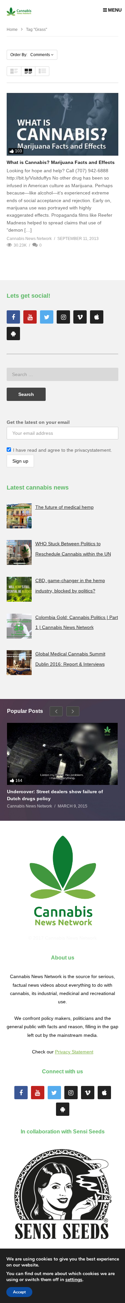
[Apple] (96, 317)
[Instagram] (63, 317)
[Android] (13, 333)
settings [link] (73, 1279)
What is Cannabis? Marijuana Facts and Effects (61, 162)
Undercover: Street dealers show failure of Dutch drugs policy (55, 795)
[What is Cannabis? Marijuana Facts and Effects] (62, 124)
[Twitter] (46, 317)
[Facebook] (13, 317)
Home (12, 29)
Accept (19, 1292)
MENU (115, 10)
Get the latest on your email (38, 422)
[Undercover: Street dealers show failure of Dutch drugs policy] (62, 754)
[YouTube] (30, 317)
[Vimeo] (80, 317)
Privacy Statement (74, 1051)
